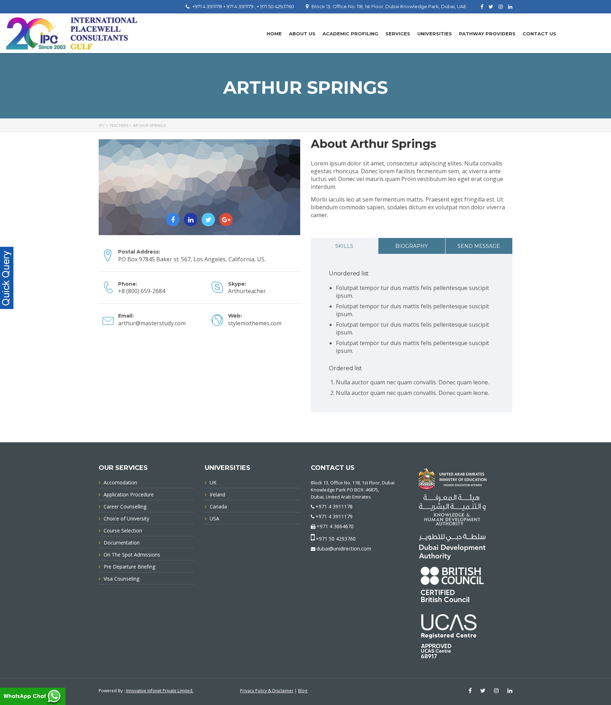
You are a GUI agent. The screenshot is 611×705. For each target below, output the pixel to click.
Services (397, 33)
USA (214, 518)
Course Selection (123, 530)
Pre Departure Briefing (129, 566)
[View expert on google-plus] (226, 219)
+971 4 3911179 (334, 516)
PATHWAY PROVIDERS (487, 33)
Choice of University (126, 518)
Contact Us (539, 33)
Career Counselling (125, 506)
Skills (344, 246)
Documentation (122, 542)
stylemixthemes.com (254, 323)
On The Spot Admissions (132, 554)
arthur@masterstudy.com (152, 323)
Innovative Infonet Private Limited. (159, 691)
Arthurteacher (247, 291)
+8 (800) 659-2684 (141, 291)
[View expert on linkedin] (190, 219)
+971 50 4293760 (336, 538)
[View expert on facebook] (173, 219)
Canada (218, 506)
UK (213, 482)
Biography (411, 246)
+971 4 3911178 (334, 506)
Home (274, 33)
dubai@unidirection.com (343, 548)
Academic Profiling (350, 33)
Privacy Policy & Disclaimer (266, 691)
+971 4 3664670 (335, 526)
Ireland (217, 494)
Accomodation (120, 482)
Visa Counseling (121, 578)
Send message (479, 246)
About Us (302, 33)
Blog (302, 691)
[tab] (344, 246)
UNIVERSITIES (434, 33)
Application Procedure (129, 494)
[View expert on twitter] (208, 219)
